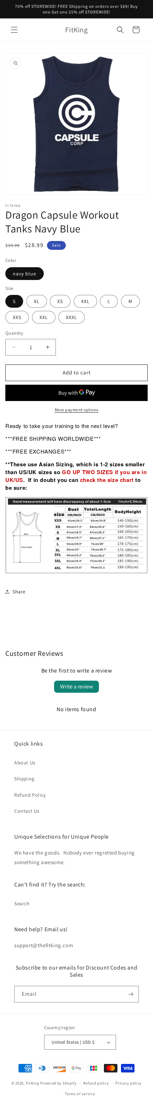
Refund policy (96, 1083)
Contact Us (26, 811)
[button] (14, 30)
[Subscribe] (130, 994)
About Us (25, 762)
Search (22, 903)
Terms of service (80, 1093)
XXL (43, 317)
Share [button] (19, 591)
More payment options (77, 409)
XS (60, 301)
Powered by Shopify (58, 1082)
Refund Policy (30, 795)
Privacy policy (128, 1083)
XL (36, 301)
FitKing (32, 1082)
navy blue (24, 273)
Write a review (76, 686)
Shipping (24, 778)
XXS (17, 317)
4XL (85, 301)
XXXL (71, 317)
